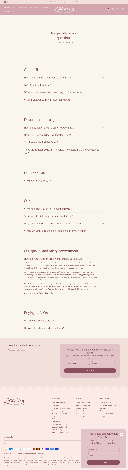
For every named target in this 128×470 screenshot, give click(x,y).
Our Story (22, 7)
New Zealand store (83, 405)
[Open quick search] (113, 9)
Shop (13, 7)
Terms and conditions (60, 432)
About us (103, 411)
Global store (80, 416)
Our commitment (106, 413)
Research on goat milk (60, 411)
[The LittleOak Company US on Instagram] (7, 2)
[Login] (117, 9)
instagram (22, 350)
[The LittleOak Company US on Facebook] (5, 2)
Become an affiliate (59, 424)
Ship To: (7, 437)
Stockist (7, 12)
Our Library (34, 7)
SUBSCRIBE (103, 462)
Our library (103, 416)
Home (6, 7)
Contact (45, 7)
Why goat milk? (105, 403)
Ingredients (104, 408)
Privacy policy (57, 430)
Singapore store (82, 413)
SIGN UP (90, 371)
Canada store (81, 411)
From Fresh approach (108, 405)
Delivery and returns (59, 419)
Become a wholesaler (60, 427)
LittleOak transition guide (61, 408)
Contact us (56, 422)
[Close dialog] (121, 434)
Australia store (81, 408)
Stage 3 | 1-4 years (83, 403)
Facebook (12, 350)
